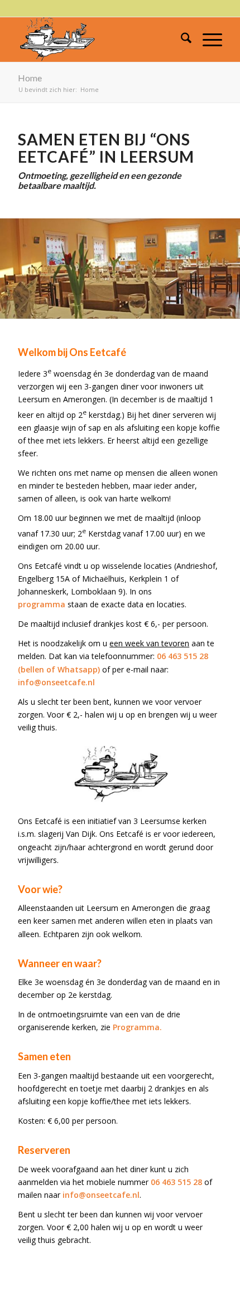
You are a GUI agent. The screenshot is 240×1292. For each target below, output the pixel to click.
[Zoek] (180, 39)
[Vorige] (25, 268)
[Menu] (206, 39)
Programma (136, 1027)
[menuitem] (180, 39)
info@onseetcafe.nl (56, 682)
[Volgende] (215, 268)
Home (30, 77)
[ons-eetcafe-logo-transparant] (99, 39)
